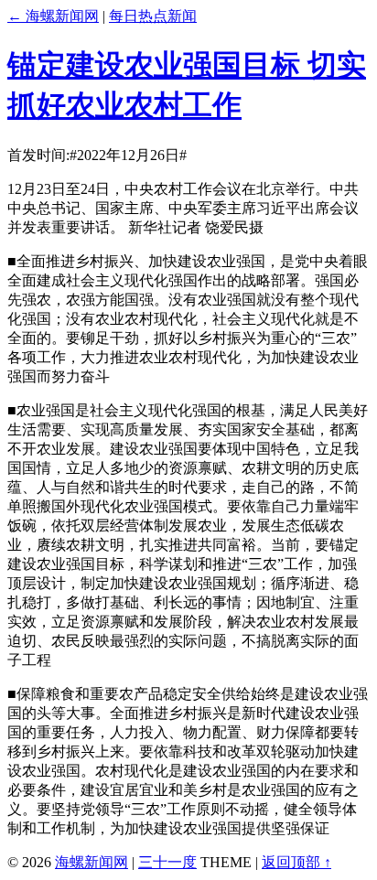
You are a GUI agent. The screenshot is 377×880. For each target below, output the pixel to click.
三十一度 (167, 862)
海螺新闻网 (91, 862)
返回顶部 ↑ (296, 862)
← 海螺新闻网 (53, 16)
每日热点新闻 (153, 16)
